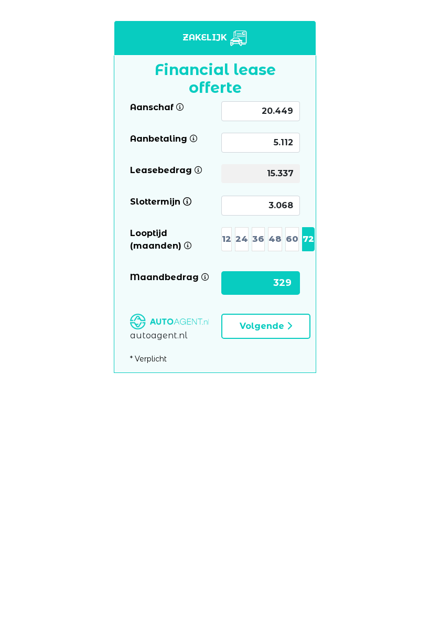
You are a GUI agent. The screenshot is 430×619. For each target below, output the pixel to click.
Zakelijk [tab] (205, 37)
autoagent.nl (158, 335)
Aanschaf (152, 106)
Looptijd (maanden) (169, 239)
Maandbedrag (164, 276)
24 (241, 239)
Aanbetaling (158, 138)
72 (308, 239)
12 (226, 239)
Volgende (263, 326)
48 (275, 239)
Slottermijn (155, 201)
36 (258, 239)
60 (292, 239)
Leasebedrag (161, 169)
